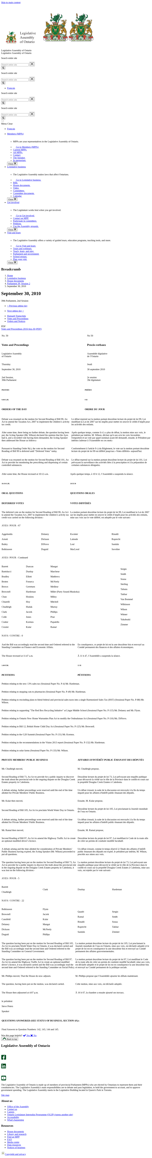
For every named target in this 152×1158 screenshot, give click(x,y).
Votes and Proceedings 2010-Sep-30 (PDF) (21, 329)
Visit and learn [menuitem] (14, 232)
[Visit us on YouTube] (3, 1079)
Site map (5, 1095)
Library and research (16, 1134)
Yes (28, 1035)
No (35, 1035)
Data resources (14, 1145)
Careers (10, 1112)
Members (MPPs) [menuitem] (15, 134)
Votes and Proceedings (17, 318)
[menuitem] (26, 147)
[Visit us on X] (2, 1062)
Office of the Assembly (18, 1106)
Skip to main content (10, 2)
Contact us (12, 1109)
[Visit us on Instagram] (3, 1053)
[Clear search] (32, 64)
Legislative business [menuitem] (16, 166)
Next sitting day (15, 311)
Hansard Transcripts (16, 316)
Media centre (13, 1142)
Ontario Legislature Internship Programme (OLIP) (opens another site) (40, 1114)
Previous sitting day (17, 306)
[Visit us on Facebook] (3, 1059)
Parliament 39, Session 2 (18, 283)
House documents (15, 281)
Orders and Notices (16, 321)
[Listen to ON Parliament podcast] (2, 1071)
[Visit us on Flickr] (3, 1074)
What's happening (15, 1120)
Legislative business (16, 278)
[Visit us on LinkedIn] (3, 1067)
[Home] (47, 47)
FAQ (9, 1139)
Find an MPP (13, 1137)
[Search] (3, 67)
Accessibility (13, 1117)
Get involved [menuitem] (13, 202)
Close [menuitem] (11, 164)
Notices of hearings (16, 1147)
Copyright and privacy (15, 1154)
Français (11, 88)
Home (10, 275)
